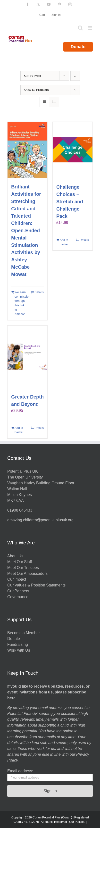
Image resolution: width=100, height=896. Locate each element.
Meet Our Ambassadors (27, 573)
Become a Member (23, 633)
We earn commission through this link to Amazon (21, 303)
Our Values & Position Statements (36, 585)
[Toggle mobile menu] (90, 27)
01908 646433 (19, 510)
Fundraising (17, 644)
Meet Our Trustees (23, 568)
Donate (78, 46)
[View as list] (54, 102)
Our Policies (77, 822)
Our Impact (17, 579)
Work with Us (18, 650)
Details (39, 292)
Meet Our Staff (19, 562)
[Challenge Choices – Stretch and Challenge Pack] (72, 150)
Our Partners (18, 591)
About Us (15, 556)
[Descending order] (75, 76)
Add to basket (64, 242)
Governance (17, 597)
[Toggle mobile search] (80, 27)
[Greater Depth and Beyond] (27, 357)
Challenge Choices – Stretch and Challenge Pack (69, 201)
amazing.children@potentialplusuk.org (40, 520)
